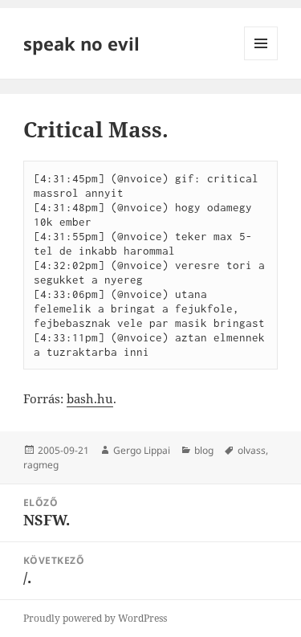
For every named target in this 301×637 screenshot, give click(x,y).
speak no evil (81, 43)
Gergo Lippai (141, 450)
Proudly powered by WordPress (95, 618)
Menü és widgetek (261, 59)
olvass (252, 450)
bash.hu (90, 398)
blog (204, 450)
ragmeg (41, 465)
